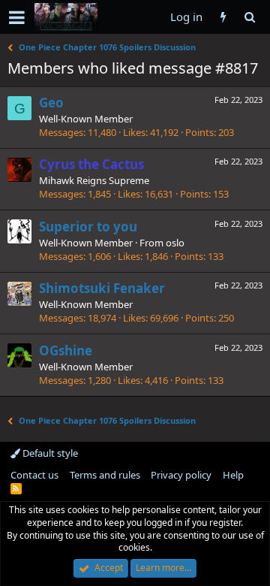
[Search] (249, 17)
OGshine (65, 350)
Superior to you (88, 226)
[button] (17, 17)
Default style (49, 453)
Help (233, 475)
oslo (175, 242)
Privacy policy (181, 475)
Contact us (34, 475)
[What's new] (223, 17)
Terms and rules (105, 475)
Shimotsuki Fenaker (102, 288)
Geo (51, 102)
